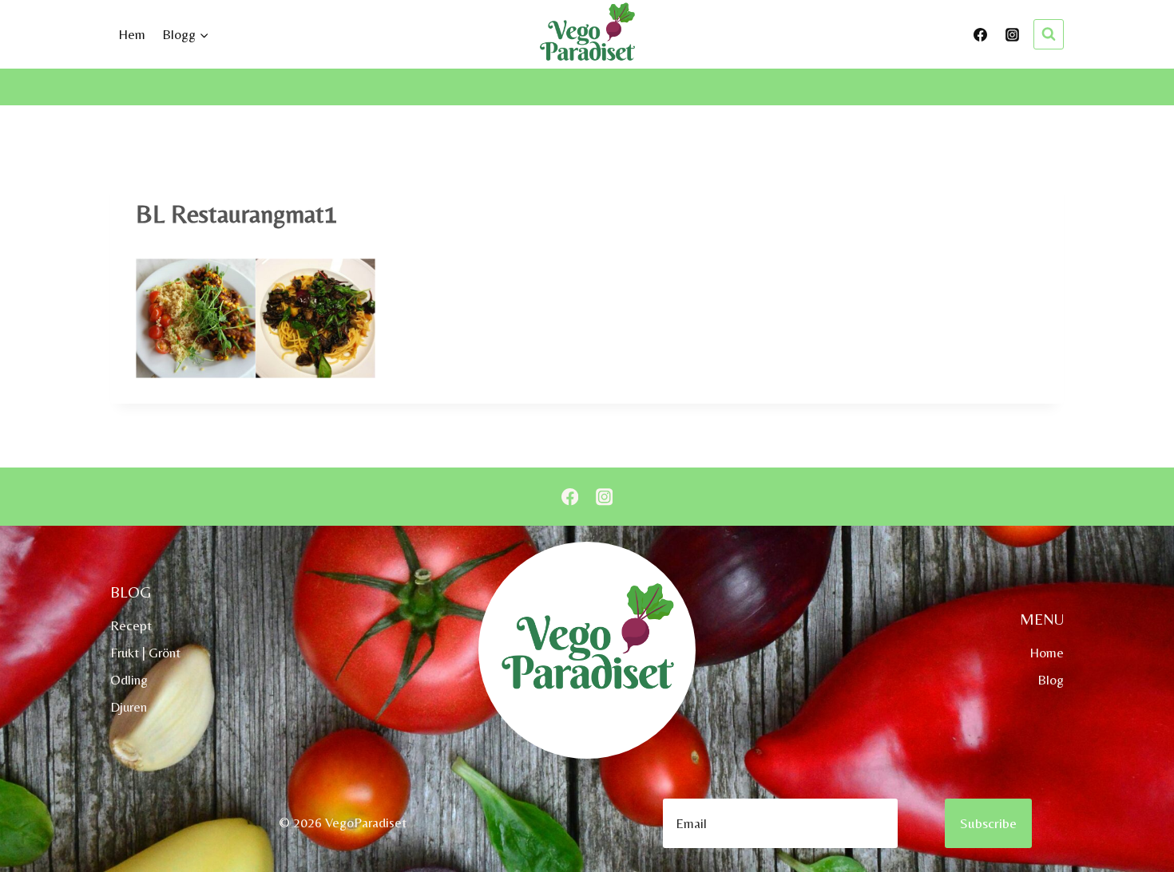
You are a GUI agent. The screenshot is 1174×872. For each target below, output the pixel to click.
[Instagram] (1011, 34)
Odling (129, 680)
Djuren (128, 707)
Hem (131, 34)
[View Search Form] (1048, 34)
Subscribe (988, 823)
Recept (131, 625)
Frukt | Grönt (145, 653)
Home (1046, 653)
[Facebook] (980, 34)
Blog (1050, 680)
